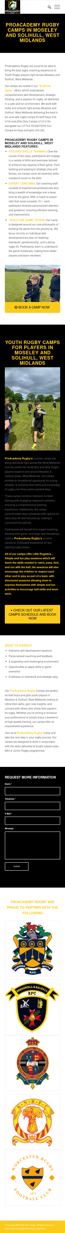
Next (53, 283)
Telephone (10, 798)
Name (8, 784)
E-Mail (8, 813)
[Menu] (55, 7)
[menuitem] (47, 7)
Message (9, 828)
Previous (12, 283)
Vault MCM (40, 1228)
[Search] (47, 7)
